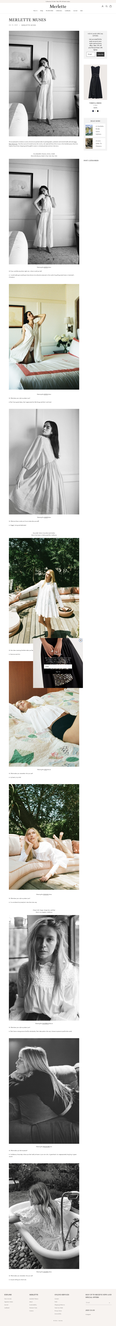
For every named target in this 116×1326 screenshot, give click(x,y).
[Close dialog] (80, 640)
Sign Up (58, 672)
